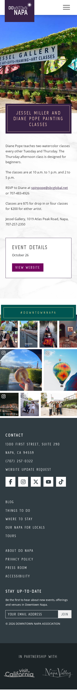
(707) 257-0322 (19, 461)
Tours (11, 536)
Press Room (16, 568)
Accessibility (18, 576)
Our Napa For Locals (25, 527)
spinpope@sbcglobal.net (49, 188)
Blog (10, 502)
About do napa (20, 550)
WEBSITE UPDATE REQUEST (28, 469)
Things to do (18, 510)
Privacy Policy (20, 559)
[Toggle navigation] (66, 7)
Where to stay (19, 519)
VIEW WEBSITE (27, 267)
